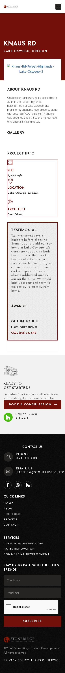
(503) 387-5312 (26, 458)
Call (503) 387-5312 (23, 333)
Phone (22, 454)
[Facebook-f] (8, 485)
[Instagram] (18, 485)
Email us (24, 468)
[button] (58, 7)
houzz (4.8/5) (26, 414)
